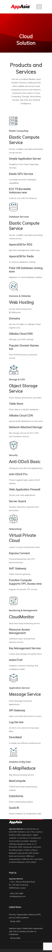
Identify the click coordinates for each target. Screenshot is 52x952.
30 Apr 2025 (15, 921)
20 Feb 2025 (15, 938)
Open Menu (39, 6)
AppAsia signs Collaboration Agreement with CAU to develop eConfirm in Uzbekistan (26, 931)
